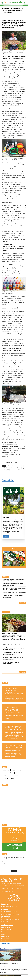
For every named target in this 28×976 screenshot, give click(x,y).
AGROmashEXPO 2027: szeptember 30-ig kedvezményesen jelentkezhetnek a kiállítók (14, 691)
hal (22, 466)
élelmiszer (12, 778)
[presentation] (2, 511)
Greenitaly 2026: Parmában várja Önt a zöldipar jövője (14, 747)
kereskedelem (5, 773)
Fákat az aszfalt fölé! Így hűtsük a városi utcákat (14, 593)
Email (3, 861)
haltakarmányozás (6, 468)
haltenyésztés (12, 468)
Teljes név (3, 866)
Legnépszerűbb (6, 612)
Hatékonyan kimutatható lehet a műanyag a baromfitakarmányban (13, 584)
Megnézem (6, 536)
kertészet (12, 773)
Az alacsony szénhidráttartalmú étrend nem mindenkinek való (13, 596)
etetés (19, 466)
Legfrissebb (5, 577)
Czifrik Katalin (4, 16)
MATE (19, 470)
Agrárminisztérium (6, 770)
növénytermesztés (6, 775)
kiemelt (17, 773)
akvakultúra (9, 466)
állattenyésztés (5, 778)
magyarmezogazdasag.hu (14, 2)
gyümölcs (19, 770)
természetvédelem (15, 775)
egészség (13, 770)
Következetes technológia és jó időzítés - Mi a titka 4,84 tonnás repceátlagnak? (14, 728)
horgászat (4, 470)
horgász (23, 468)
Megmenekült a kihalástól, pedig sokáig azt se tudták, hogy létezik (13, 580)
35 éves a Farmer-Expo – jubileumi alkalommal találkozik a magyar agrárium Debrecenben (12, 710)
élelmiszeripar (14, 466)
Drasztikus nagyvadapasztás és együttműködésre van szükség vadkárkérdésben (14, 589)
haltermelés (19, 468)
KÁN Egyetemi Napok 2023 (12, 470)
